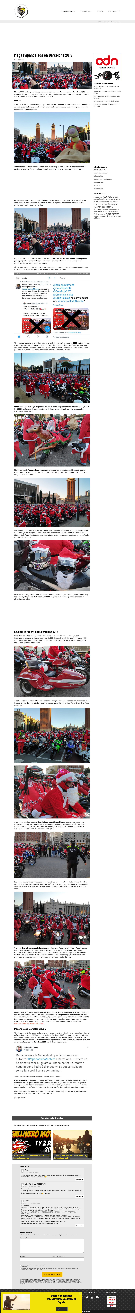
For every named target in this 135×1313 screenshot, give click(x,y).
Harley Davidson (98, 204)
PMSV (105, 214)
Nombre (23, 1257)
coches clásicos (107, 199)
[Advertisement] (67, 37)
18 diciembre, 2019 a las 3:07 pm (30, 1186)
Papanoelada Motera (114, 211)
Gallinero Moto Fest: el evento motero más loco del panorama (106, 87)
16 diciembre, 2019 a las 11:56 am (30, 1203)
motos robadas (104, 211)
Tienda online (85, 11)
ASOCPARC (107, 196)
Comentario (24, 1238)
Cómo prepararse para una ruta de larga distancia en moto (107, 92)
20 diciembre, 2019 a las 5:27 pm (30, 1172)
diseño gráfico (108, 202)
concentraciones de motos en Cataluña (29, 1024)
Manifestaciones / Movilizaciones (103, 179)
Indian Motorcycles (111, 204)
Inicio (99, 22)
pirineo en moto (100, 214)
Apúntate (60, 1309)
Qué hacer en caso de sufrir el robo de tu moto (106, 101)
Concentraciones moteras (101, 173)
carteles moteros (96, 199)
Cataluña (102, 199)
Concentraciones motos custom (99, 202)
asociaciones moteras (99, 197)
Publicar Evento (114, 11)
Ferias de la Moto (98, 176)
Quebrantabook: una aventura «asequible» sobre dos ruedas (107, 97)
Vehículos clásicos (99, 189)
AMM (94, 197)
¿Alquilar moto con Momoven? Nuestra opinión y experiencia (106, 105)
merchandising (111, 209)
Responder (79, 1179)
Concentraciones (67, 11)
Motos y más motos (99, 182)
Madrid (96, 207)
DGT (104, 202)
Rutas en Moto (97, 185)
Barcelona (115, 197)
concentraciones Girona (113, 201)
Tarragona (101, 216)
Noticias (100, 11)
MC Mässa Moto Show (105, 209)
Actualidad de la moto (99, 170)
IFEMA (105, 204)
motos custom (98, 211)
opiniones (109, 211)
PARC (95, 213)
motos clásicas (116, 209)
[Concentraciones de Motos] (21, 11)
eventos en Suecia (114, 202)
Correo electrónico (58, 1257)
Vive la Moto (106, 216)
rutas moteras (112, 213)
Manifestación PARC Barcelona (103, 207)
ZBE (111, 216)
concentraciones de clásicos (104, 201)
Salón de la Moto (96, 216)
